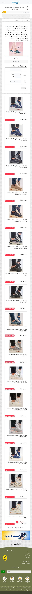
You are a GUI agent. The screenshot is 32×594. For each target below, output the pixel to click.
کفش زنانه (17, 20)
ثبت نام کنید (15, 9)
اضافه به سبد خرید (9, 120)
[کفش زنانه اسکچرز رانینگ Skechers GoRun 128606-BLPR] (16, 320)
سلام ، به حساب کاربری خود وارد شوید (14, 7)
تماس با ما (27, 558)
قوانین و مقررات (26, 563)
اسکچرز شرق (10, 26)
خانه (29, 552)
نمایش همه (10, 528)
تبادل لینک (27, 556)
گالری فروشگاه (26, 561)
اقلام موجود (27, 554)
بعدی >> (17, 528)
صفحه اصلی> (24, 20)
